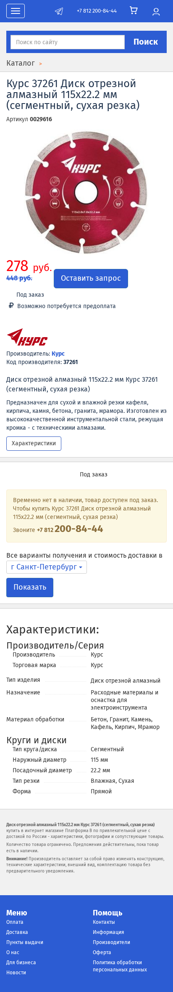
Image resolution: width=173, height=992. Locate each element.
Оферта (102, 952)
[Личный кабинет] (156, 12)
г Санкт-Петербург (45, 567)
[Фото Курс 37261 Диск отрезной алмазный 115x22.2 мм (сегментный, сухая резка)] (86, 192)
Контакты (104, 922)
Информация (108, 932)
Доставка (17, 932)
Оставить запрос (91, 278)
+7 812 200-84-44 (97, 11)
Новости (16, 973)
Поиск (146, 42)
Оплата (15, 922)
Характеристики (34, 443)
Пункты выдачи (24, 942)
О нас (12, 952)
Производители (111, 942)
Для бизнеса (21, 962)
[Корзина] (133, 10)
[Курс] (27, 338)
